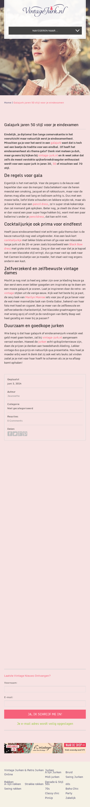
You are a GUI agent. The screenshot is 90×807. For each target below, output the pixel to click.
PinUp (49, 798)
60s (68, 784)
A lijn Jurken (53, 772)
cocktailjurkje (13, 240)
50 (54, 163)
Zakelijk (71, 798)
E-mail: (8, 697)
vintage (9, 293)
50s (47, 784)
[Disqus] (45, 502)
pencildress (36, 216)
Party (69, 793)
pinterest (25, 433)
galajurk (56, 142)
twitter (15, 433)
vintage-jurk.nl (48, 155)
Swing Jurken (74, 777)
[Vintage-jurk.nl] (45, 8)
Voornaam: (11, 683)
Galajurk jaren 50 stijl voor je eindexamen (38, 102)
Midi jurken (52, 777)
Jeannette (13, 396)
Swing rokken (12, 788)
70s (47, 788)
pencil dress (40, 204)
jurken (42, 341)
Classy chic (52, 793)
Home (7, 102)
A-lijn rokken (12, 784)
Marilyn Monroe (35, 297)
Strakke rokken (34, 784)
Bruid (69, 772)
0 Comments (15, 421)
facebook (10, 433)
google (20, 433)
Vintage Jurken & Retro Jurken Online (24, 772)
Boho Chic (72, 788)
